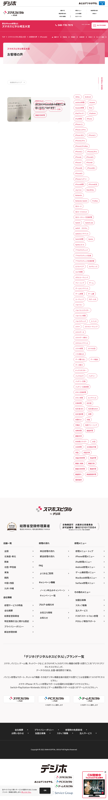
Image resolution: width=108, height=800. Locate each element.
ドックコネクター (81, 370)
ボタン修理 (79, 398)
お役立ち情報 (62, 16)
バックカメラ (79, 376)
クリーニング (79, 283)
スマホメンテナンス (81, 343)
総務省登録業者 (11, 615)
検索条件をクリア (16, 82)
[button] (45, 790)
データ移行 (79, 365)
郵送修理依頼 (10, 631)
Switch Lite (89, 223)
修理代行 (78, 419)
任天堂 (89, 403)
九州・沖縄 (9, 588)
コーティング (79, 299)
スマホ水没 (91, 348)
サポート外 (92, 299)
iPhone (38, 103)
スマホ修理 (79, 348)
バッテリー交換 (55, 109)
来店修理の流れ (94, 10)
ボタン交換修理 (80, 392)
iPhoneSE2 (91, 168)
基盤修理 (90, 430)
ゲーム (91, 283)
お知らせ (94, 13)
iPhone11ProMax (81, 146)
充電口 (77, 425)
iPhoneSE (78, 168)
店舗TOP (56, 37)
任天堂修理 (79, 414)
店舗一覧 (62, 10)
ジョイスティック (80, 321)
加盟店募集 (80, 599)
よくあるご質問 (46, 573)
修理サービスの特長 (13, 605)
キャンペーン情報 (100, 37)
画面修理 (93, 469)
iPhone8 (89, 162)
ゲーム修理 (79, 294)
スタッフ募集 (81, 605)
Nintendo (78, 195)
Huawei (92, 102)
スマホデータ (79, 332)
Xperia (90, 239)
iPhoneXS (78, 173)
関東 (6, 561)
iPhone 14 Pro (80, 130)
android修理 (79, 102)
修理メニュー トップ (84, 551)
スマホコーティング (91, 326)
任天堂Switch (93, 409)
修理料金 (65, 37)
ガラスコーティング (81, 277)
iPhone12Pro (92, 151)
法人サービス (78, 16)
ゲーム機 (91, 294)
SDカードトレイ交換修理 (83, 217)
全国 (6, 551)
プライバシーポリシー (14, 626)
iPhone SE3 (79, 135)
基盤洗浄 (78, 436)
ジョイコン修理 (80, 315)
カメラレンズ (93, 266)
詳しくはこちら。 (26, 792)
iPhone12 (78, 151)
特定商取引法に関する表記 (16, 621)
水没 (93, 441)
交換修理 (78, 403)
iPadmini (92, 113)
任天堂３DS (79, 409)
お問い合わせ (17, 733)
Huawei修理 (79, 108)
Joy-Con (78, 190)
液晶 (76, 452)
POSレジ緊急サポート (85, 621)
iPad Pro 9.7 (79, 113)
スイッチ (94, 321)
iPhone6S (59, 103)
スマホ (77, 326)
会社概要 (8, 610)
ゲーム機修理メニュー (85, 572)
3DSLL (77, 97)
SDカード (78, 206)
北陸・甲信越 (10, 567)
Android (88, 97)
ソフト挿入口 (79, 354)
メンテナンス (92, 398)
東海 (6, 572)
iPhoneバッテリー (81, 179)
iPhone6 (48, 103)
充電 (88, 419)
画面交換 (91, 463)
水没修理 (78, 447)
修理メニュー (78, 10)
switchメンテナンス (81, 233)
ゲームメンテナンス (81, 288)
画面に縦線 (79, 463)
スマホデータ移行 (81, 337)
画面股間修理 (91, 474)
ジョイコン (78, 305)
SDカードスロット (81, 212)
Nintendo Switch (81, 201)
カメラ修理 (79, 272)
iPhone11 (92, 135)
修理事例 (73, 37)
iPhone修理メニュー (84, 556)
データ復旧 (94, 359)
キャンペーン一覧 (48, 595)
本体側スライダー (81, 441)
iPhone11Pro (80, 140)
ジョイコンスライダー (82, 310)
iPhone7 (78, 162)
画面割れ (78, 474)
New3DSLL (90, 190)
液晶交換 (87, 452)
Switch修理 (79, 239)
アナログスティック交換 (83, 255)
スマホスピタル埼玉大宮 (16, 25)
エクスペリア (79, 266)
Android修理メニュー (85, 567)
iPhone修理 (79, 184)
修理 (89, 414)
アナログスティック (81, 250)
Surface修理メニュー (85, 582)
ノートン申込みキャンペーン (52, 590)
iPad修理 (78, 119)
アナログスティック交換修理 (84, 261)
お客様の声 (81, 37)
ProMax (95, 201)
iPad (90, 108)
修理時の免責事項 (73, 729)
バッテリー (92, 376)
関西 (6, 577)
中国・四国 (9, 582)
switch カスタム (81, 228)
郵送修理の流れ (62, 13)
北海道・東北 (10, 556)
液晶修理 (93, 458)
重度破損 (78, 480)
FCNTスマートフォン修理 (86, 615)
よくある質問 (78, 13)
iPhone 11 (79, 124)
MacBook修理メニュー (86, 577)
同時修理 (78, 430)
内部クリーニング (91, 425)
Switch (77, 223)
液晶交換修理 (80, 458)
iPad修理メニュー (83, 561)
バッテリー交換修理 (82, 387)
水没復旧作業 (91, 447)
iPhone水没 (93, 184)
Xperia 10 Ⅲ (79, 244)
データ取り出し (40, 109)
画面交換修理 (40, 115)
